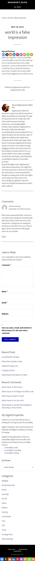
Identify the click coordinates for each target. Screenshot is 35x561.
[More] (31, 54)
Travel (4, 530)
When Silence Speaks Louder (12, 361)
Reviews (4, 507)
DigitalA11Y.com (26, 132)
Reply (4, 236)
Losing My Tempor (8, 370)
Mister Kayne (6, 387)
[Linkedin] (14, 54)
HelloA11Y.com (24, 151)
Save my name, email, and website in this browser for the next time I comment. (17, 330)
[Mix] (24, 54)
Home (4, 17)
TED (3, 525)
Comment (6, 265)
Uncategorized (7, 534)
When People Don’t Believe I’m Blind (14, 374)
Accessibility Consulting (12, 450)
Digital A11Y (20, 555)
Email (4, 302)
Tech (3, 521)
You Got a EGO (19, 400)
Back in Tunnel (19, 396)
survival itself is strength (10, 357)
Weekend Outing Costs (10, 365)
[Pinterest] (17, 54)
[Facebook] (3, 54)
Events (4, 489)
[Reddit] (10, 54)
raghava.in (17, 180)
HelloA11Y (5, 419)
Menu (19, 7)
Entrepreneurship (8, 485)
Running (5, 512)
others (4, 503)
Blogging (5, 480)
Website (5, 314)
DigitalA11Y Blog (7, 436)
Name (5, 291)
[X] (7, 54)
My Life (22, 90)
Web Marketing (7, 538)
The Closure (18, 387)
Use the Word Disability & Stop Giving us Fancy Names (17, 406)
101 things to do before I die (23, 391)
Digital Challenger (8, 427)
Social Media (6, 516)
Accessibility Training (11, 453)
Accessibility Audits (11, 447)
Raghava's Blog (17, 2)
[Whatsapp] (28, 54)
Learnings (5, 494)
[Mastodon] (21, 54)
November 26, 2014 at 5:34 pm (20, 209)
